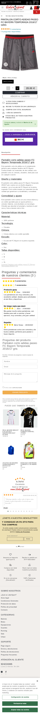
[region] (20, 696)
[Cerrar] (37, 681)
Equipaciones (6, 625)
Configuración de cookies (20, 697)
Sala (2, 634)
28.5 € (20, 140)
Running (4, 631)
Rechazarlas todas (20, 703)
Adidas (24, 130)
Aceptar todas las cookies (20, 709)
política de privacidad (17, 387)
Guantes (4, 628)
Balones (4, 619)
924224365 (6, 664)
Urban (3, 637)
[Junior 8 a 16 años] (2, 16)
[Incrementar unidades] (17, 88)
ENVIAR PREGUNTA (20, 392)
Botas (3, 622)
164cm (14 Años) (8, 81)
